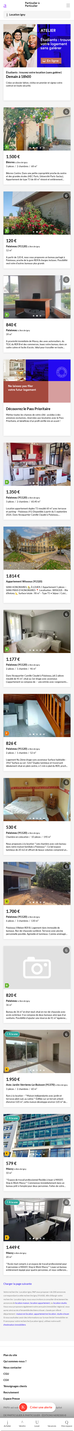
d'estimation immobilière (14, 1324)
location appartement (40, 1303)
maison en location (24, 1314)
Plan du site (10, 1355)
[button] (30, 146)
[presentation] (6, 129)
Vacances (52, 1426)
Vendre (22, 1426)
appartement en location (45, 1314)
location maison (22, 1303)
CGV (6, 1379)
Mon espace (66, 1426)
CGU (6, 1373)
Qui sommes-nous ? (14, 1361)
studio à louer (63, 1314)
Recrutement (11, 1392)
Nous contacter (12, 1367)
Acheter (7, 1426)
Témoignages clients (15, 1386)
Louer (37, 1426)
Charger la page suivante (17, 1283)
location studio (60, 1303)
